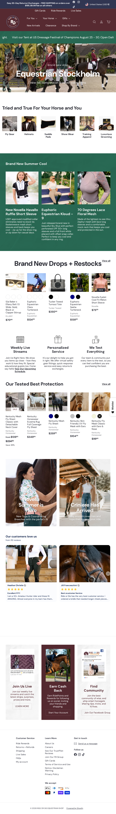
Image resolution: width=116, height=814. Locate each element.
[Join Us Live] (22, 665)
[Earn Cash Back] (58, 665)
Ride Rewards (58, 10)
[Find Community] (94, 665)
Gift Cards (40, 10)
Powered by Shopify (74, 808)
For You (31, 18)
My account (22, 761)
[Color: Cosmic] (35, 297)
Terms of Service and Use (57, 764)
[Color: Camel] (56, 297)
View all (106, 260)
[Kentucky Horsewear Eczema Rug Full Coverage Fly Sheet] (36, 416)
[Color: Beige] (94, 416)
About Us (49, 743)
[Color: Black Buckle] (13, 297)
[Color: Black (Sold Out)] (99, 416)
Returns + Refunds (25, 747)
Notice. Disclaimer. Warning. (54, 769)
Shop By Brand (70, 25)
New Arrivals (33, 25)
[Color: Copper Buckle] (19, 297)
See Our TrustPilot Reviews (54, 752)
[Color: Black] (51, 297)
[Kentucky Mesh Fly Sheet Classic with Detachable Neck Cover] (15, 420)
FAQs (18, 758)
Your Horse (49, 18)
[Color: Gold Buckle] (8, 297)
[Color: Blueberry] (40, 297)
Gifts (65, 18)
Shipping (20, 750)
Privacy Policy (52, 774)
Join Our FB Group (54, 757)
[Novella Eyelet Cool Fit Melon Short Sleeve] (101, 293)
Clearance (51, 25)
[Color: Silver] (72, 416)
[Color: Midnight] (29, 297)
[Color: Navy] (72, 297)
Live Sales (76, 10)
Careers (49, 747)
